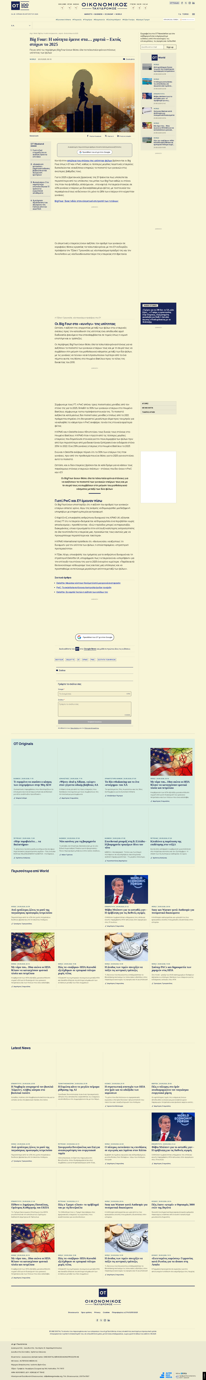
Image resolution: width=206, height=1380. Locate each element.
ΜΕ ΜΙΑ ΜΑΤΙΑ (147, 408)
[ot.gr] (104, 9)
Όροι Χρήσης (74, 728)
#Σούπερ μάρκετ (113, 19)
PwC (93, 659)
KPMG (85, 659)
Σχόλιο (61, 700)
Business (98, 14)
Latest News (21, 1048)
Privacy (97, 1312)
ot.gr (31, 33)
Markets (88, 14)
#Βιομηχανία (99, 19)
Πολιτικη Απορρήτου (92, 728)
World (119, 14)
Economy (109, 14)
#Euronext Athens (63, 19)
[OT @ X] (186, 3)
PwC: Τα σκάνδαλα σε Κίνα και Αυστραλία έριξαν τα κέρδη (84, 587)
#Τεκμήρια (87, 19)
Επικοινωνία (73, 1312)
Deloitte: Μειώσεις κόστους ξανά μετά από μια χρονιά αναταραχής (89, 583)
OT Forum (174, 3)
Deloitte (70, 659)
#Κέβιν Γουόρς (128, 19)
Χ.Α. (13, 25)
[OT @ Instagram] (189, 3)
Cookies (106, 1312)
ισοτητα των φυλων (106, 659)
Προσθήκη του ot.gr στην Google (96, 152)
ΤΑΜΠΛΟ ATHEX (148, 412)
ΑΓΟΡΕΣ (145, 403)
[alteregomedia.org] (166, 1377)
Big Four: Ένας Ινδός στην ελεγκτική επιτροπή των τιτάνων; (87, 201)
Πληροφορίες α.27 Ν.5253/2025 (125, 1312)
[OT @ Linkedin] (193, 3)
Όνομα (60, 689)
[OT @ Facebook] (182, 3)
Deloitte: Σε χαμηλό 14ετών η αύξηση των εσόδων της (82, 592)
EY (79, 659)
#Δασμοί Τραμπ (143, 19)
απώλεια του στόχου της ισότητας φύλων (89, 160)
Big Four (59, 659)
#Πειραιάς (77, 19)
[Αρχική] (20, 5)
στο (88, 648)
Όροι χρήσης (86, 1312)
